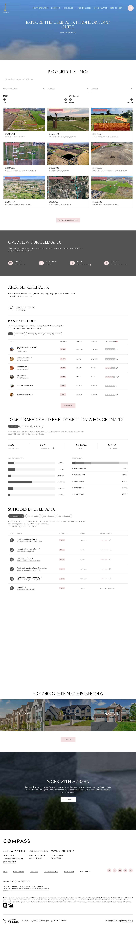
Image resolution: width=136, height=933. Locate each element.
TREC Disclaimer (8, 891)
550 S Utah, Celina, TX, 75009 (25, 551)
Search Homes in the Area (68, 220)
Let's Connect (85, 871)
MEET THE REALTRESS (40, 8)
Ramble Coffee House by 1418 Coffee (26, 348)
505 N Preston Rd (22, 378)
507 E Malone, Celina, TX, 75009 (26, 589)
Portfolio (34, 871)
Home (5, 871)
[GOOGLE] (125, 870)
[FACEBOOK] (109, 870)
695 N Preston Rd (22, 360)
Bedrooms (94, 88)
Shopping (32, 334)
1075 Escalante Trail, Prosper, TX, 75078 (28, 580)
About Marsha (18, 871)
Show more (68, 405)
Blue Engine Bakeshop (24, 394)
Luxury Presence (59, 920)
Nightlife (58, 334)
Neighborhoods (84, 8)
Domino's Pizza (22, 367)
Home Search (68, 8)
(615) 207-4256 (17, 859)
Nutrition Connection (23, 358)
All (11, 334)
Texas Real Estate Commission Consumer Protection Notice (23, 886)
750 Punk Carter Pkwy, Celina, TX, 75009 (28, 560)
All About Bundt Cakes (24, 386)
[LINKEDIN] (120, 870)
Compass (42, 898)
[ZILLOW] (131, 870)
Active (41, 334)
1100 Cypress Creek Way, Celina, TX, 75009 (29, 541)
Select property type (10, 88)
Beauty (49, 334)
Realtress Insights (51, 871)
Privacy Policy (127, 920)
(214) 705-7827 (25, 881)
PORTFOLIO (55, 8)
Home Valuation (100, 8)
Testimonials (69, 871)
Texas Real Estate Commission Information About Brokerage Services (26, 889)
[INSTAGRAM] (115, 870)
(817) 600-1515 (14, 855)
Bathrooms (51, 88)
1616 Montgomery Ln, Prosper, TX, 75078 (28, 570)
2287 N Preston (22, 351)
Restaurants (20, 334)
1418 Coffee (20, 375)
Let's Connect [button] (68, 799)
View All (68, 740)
